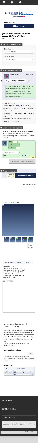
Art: (5, 155)
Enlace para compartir (29, 186)
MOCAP (31, 431)
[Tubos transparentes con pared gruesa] (18, 239)
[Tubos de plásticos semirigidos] (24, 239)
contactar (6, 121)
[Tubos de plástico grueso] (12, 239)
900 (23, 275)
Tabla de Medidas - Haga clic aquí (17, 262)
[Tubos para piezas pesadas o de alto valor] (30, 245)
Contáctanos (20, 26)
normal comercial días (24, 91)
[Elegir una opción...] (21, 152)
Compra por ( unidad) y (18, 109)
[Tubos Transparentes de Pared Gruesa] (6, 239)
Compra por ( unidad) (17, 105)
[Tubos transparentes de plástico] (30, 239)
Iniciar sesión (11, 22)
